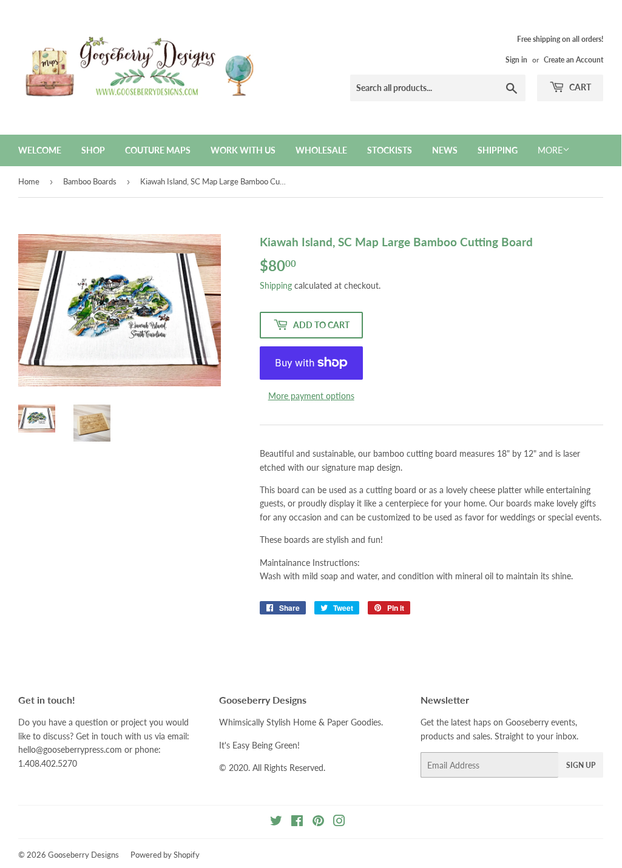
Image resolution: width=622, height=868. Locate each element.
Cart (579, 87)
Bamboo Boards (90, 181)
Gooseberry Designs (83, 855)
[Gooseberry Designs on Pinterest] (318, 822)
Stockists (389, 150)
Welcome (39, 150)
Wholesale (321, 150)
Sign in (516, 59)
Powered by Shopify (165, 855)
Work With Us (243, 150)
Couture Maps (158, 150)
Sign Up (580, 765)
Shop (93, 150)
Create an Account (573, 59)
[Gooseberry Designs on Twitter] (276, 822)
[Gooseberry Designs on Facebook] (297, 822)
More (550, 150)
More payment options (311, 396)
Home (28, 181)
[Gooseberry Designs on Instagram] (339, 822)
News (445, 150)
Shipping (498, 150)
